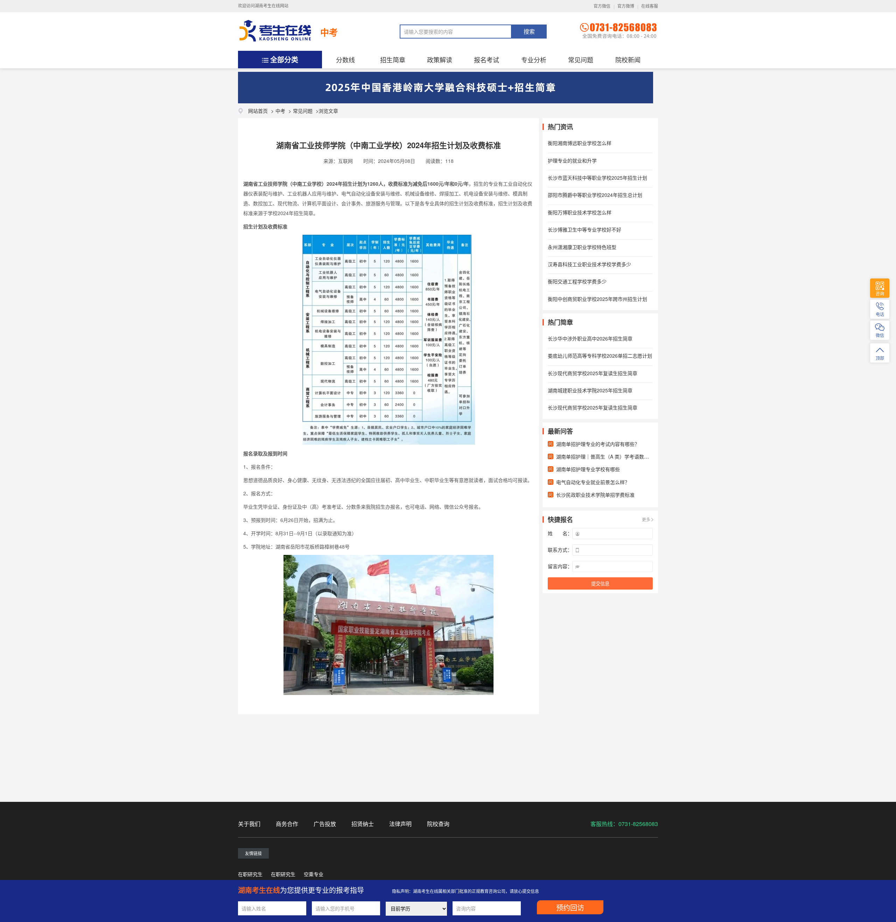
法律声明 (400, 824)
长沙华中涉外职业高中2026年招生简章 (590, 338)
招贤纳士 (362, 824)
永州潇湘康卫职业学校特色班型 (582, 246)
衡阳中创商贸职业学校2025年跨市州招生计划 (597, 298)
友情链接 (253, 853)
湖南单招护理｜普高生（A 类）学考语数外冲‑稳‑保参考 (616, 456)
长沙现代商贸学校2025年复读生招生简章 (592, 373)
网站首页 (258, 110)
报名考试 (486, 59)
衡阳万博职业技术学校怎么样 (579, 212)
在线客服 (649, 6)
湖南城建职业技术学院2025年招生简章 (590, 390)
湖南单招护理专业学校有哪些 (588, 469)
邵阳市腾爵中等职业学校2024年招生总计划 (595, 194)
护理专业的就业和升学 (572, 160)
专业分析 (533, 59)
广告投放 (325, 824)
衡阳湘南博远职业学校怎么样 (579, 142)
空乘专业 (313, 874)
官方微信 (602, 6)
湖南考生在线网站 (271, 6)
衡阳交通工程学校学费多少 (577, 281)
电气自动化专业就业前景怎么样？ (593, 482)
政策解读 (439, 59)
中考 (329, 32)
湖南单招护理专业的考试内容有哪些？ (597, 443)
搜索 (529, 32)
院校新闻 (627, 59)
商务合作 (287, 824)
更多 (646, 519)
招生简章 (392, 59)
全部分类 (284, 59)
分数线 (345, 59)
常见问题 (580, 59)
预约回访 (570, 908)
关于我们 (249, 824)
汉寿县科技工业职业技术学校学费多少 (589, 264)
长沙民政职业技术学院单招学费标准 (595, 494)
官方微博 (625, 6)
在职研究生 (250, 874)
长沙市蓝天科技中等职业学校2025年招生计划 (597, 177)
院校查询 (438, 824)
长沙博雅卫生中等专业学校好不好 (584, 229)
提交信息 (600, 583)
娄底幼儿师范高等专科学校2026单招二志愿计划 (600, 355)
